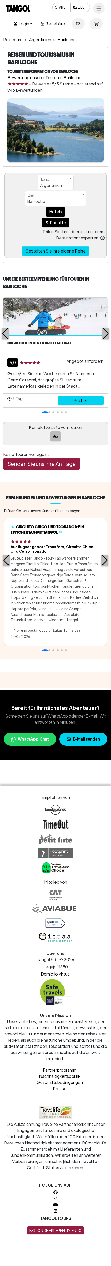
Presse (59, 1088)
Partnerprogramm (59, 1070)
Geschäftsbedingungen (60, 1082)
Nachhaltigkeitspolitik (59, 1076)
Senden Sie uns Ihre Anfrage (41, 463)
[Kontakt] (78, 23)
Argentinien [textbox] (51, 185)
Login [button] (23, 23)
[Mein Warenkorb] (96, 23)
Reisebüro (55, 23)
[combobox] (56, 182)
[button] (5, 333)
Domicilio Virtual (55, 974)
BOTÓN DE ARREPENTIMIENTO (55, 1230)
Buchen (80, 400)
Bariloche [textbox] (36, 201)
